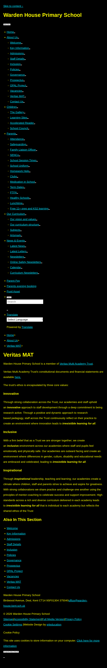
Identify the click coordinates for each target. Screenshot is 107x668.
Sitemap (8, 619)
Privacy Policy (73, 619)
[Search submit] (7, 310)
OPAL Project (15, 571)
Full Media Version (53, 619)
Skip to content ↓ (13, 6)
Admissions (13, 538)
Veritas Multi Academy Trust (76, 363)
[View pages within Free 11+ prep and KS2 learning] (49, 209)
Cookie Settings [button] (12, 624)
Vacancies (13, 576)
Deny (11, 651)
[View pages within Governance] (25, 75)
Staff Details (14, 544)
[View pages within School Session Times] (37, 161)
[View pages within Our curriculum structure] (39, 225)
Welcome (12, 528)
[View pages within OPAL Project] (26, 86)
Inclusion (12, 549)
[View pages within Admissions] (24, 54)
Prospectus (13, 565)
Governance (14, 560)
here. (18, 377)
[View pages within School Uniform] (29, 166)
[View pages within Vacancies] (23, 91)
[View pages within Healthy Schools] (30, 198)
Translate (27, 327)
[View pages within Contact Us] (24, 102)
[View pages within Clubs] (17, 177)
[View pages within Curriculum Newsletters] (38, 273)
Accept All (6, 651)
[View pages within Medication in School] (35, 182)
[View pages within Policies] (20, 70)
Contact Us (13, 587)
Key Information (16, 533)
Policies (11, 554)
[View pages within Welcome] (21, 43)
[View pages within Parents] (16, 134)
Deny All (16, 651)
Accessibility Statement (27, 619)
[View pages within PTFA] (17, 193)
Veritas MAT (14, 581)
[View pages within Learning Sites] (28, 118)
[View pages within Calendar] (21, 268)
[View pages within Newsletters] (24, 257)
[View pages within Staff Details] (25, 59)
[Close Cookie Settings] (4, 657)
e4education (54, 624)
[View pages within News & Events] (25, 241)
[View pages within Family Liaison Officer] (36, 150)
